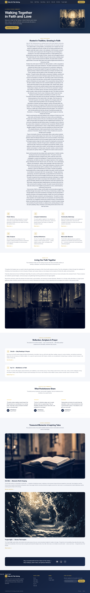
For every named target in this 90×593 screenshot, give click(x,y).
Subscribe (81, 581)
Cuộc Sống (43, 2)
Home (31, 2)
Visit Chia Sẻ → (10, 360)
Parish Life (81, 2)
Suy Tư (48, 2)
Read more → (10, 226)
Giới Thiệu (37, 2)
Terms (84, 591)
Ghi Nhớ (58, 2)
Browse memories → (9, 489)
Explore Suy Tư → (11, 374)
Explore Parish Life (11, 27)
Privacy (79, 591)
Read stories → (8, 548)
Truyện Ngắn (64, 2)
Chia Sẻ (53, 2)
